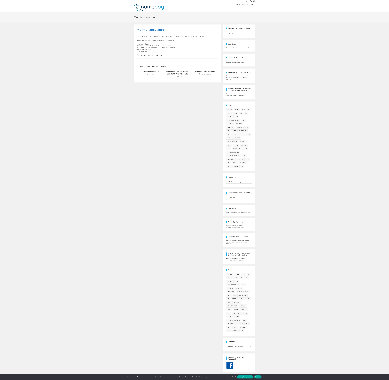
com (236, 117)
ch (241, 113)
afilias (230, 110)
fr (228, 134)
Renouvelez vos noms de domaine (235, 94)
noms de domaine (234, 156)
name (236, 145)
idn (249, 134)
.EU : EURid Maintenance (150, 72)
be (249, 110)
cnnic (230, 117)
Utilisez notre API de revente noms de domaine (236, 78)
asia (243, 110)
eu (228, 131)
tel (229, 163)
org (244, 156)
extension (242, 131)
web (229, 166)
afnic (237, 110)
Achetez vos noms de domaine (235, 61)
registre (240, 159)
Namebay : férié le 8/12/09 (205, 72)
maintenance (232, 141)
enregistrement (242, 127)
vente (235, 163)
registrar (231, 159)
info (229, 138)
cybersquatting (233, 120)
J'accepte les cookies (245, 377)
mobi (229, 145)
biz (229, 113)
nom (245, 148)
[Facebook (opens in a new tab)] (251, 2)
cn (246, 113)
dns (243, 120)
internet (237, 138)
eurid (234, 131)
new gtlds (236, 148)
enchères (231, 127)
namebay (244, 145)
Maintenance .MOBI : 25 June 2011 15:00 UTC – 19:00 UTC (177, 73)
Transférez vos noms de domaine (235, 95)
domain (230, 124)
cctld (235, 113)
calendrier (159, 55)
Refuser (258, 377)
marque (242, 141)
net (229, 148)
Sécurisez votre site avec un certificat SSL (238, 48)
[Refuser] (386, 377)
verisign (243, 163)
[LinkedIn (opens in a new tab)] (254, 2)
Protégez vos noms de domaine (235, 62)
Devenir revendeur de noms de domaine (237, 76)
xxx (242, 166)
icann (242, 134)
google (234, 134)
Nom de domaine (233, 152)
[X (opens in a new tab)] (247, 2)
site (247, 159)
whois (236, 166)
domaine (239, 124)
